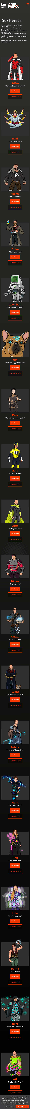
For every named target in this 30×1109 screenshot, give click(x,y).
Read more (15, 91)
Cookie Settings (10, 1107)
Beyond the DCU (15, 96)
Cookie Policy (23, 1104)
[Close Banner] (28, 1097)
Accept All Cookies (23, 1107)
